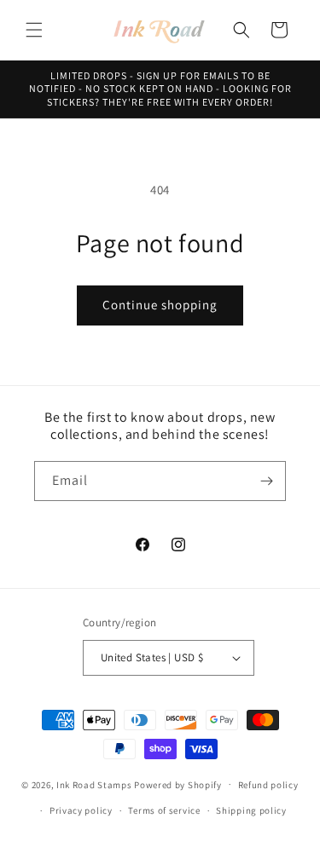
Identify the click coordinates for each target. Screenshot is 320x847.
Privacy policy (81, 810)
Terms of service (164, 810)
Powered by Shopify (178, 784)
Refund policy (268, 785)
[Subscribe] (266, 481)
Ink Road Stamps (94, 784)
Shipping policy (251, 810)
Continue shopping (160, 305)
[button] (34, 30)
